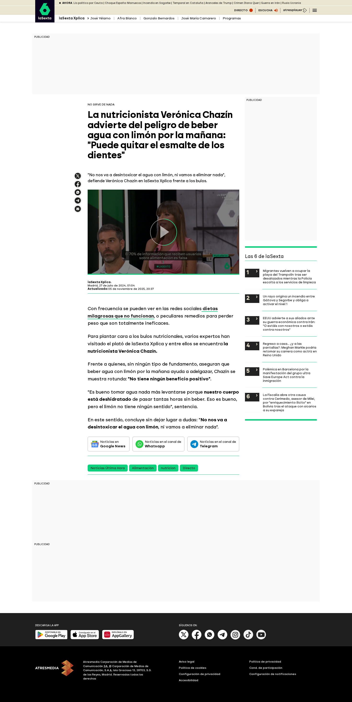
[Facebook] (197, 638)
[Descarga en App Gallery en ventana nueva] (118, 638)
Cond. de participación (265, 667)
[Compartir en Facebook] (78, 186)
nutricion (168, 468)
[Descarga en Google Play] (51, 638)
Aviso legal (186, 661)
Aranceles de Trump (218, 3)
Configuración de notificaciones (272, 674)
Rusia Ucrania (291, 3)
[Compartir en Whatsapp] (78, 194)
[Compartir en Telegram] (78, 203)
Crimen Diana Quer (246, 3)
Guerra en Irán (270, 3)
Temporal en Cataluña (188, 3)
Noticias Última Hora (108, 468)
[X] (78, 178)
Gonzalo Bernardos (159, 18)
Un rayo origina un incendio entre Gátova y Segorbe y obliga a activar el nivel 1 (289, 300)
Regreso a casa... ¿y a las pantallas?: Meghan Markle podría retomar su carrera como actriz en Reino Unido (290, 349)
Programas (232, 18)
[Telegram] (222, 638)
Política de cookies (192, 667)
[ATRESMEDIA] (56, 671)
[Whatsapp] (209, 638)
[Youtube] (261, 638)
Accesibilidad (188, 680)
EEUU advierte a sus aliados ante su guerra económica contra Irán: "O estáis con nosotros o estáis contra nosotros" (289, 323)
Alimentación (143, 468)
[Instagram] (235, 638)
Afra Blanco (127, 18)
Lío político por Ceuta (88, 3)
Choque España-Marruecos (123, 3)
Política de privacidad (265, 661)
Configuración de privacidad (199, 674)
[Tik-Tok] (248, 638)
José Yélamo (100, 18)
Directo (189, 468)
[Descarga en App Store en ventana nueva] (84, 638)
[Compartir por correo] (78, 211)
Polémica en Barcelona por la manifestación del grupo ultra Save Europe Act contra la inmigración (286, 375)
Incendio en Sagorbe (156, 3)
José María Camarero (198, 18)
